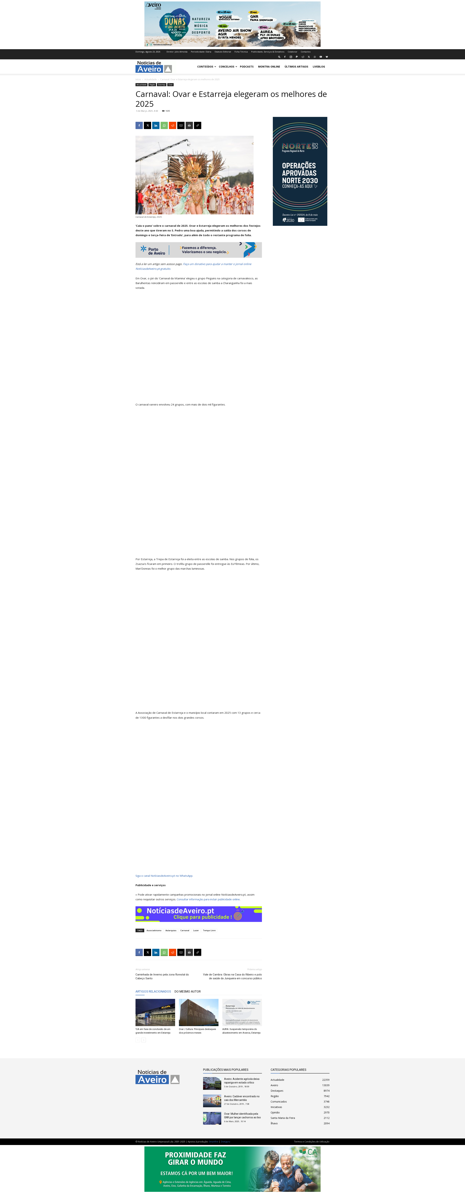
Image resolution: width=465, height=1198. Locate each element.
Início (138, 79)
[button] (279, 56)
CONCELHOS (226, 66)
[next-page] (143, 1040)
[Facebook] (285, 56)
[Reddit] (303, 56)
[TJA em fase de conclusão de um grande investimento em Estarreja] (155, 1012)
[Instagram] (291, 56)
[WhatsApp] (315, 56)
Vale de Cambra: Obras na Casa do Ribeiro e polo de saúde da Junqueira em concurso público (232, 976)
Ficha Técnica (241, 51)
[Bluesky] (326, 56)
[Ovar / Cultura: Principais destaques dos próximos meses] (199, 1012)
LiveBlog (319, 66)
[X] (309, 56)
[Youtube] (321, 56)
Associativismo (154, 930)
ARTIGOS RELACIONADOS (153, 991)
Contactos (305, 51)
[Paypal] (297, 56)
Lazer (196, 930)
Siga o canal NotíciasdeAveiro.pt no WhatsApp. (164, 875)
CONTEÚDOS (205, 66)
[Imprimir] (189, 125)
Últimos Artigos (296, 66)
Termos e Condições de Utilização (311, 1141)
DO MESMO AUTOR (188, 991)
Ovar (170, 84)
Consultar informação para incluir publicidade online (208, 899)
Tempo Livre (209, 930)
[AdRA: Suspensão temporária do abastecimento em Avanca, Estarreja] (242, 1012)
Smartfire (213, 1141)
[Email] (181, 125)
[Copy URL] (197, 125)
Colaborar (292, 51)
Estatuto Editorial (223, 51)
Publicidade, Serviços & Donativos (267, 51)
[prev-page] (138, 1040)
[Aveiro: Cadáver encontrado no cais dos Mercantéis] (212, 1101)
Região (152, 84)
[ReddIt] (172, 125)
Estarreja (161, 84)
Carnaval (184, 930)
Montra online (269, 66)
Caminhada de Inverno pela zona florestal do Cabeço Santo (162, 976)
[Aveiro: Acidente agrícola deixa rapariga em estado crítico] (212, 1083)
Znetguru (225, 1141)
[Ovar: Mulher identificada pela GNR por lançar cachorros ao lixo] (212, 1118)
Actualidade (150, 79)
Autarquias (170, 930)
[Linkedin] (155, 125)
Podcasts (247, 66)
